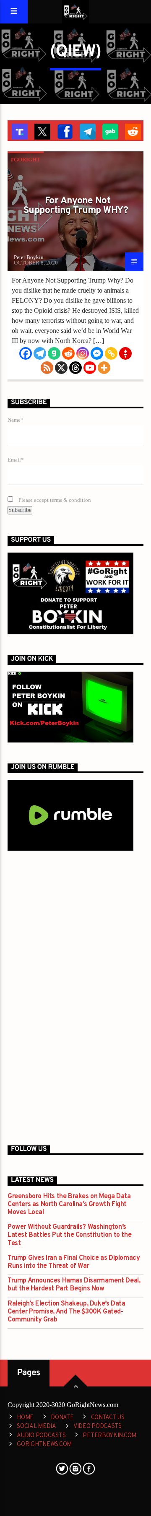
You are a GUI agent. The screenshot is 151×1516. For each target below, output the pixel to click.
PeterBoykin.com (109, 1436)
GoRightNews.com (44, 1445)
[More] (104, 367)
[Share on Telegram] (87, 130)
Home (25, 1418)
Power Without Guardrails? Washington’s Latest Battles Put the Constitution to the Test (69, 1235)
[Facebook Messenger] (97, 353)
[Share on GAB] (109, 130)
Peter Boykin (29, 257)
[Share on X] (41, 130)
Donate (62, 1418)
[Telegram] (40, 353)
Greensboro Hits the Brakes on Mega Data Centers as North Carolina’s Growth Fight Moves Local (69, 1205)
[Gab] (54, 353)
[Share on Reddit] (132, 130)
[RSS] (47, 367)
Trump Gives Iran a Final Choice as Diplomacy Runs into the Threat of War (74, 1262)
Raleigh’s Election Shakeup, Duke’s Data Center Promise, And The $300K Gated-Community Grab (66, 1312)
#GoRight (25, 159)
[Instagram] (82, 353)
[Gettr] (125, 353)
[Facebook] (25, 353)
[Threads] (75, 367)
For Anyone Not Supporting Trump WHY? (75, 206)
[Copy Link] (111, 353)
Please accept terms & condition (54, 500)
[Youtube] (89, 367)
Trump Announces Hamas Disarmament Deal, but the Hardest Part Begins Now (74, 1285)
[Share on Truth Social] (19, 130)
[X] (61, 367)
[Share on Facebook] (64, 130)
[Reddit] (68, 353)
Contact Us (108, 1418)
